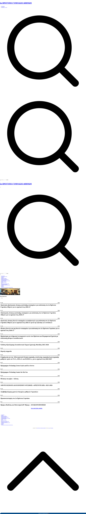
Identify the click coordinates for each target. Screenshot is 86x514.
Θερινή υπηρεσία (6, 351)
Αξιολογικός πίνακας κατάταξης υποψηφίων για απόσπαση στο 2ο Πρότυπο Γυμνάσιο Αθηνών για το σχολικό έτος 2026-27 (28, 314)
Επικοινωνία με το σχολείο (4, 7)
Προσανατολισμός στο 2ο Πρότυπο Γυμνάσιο (15, 398)
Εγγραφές (2, 277)
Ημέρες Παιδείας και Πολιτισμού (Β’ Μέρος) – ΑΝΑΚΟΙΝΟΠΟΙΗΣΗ (23, 405)
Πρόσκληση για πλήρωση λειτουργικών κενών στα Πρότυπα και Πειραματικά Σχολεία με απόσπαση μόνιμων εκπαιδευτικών (29, 337)
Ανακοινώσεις (2, 414)
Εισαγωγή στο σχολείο (3, 278)
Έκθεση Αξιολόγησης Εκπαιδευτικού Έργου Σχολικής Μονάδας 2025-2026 (25, 345)
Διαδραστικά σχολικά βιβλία (4, 284)
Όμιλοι (2, 419)
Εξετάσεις (2, 285)
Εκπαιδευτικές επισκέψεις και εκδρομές (5, 422)
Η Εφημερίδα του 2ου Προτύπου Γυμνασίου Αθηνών (7, 287)
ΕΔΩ (48, 513)
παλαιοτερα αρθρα (36, 408)
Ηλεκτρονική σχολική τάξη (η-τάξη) (5, 283)
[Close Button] (0, 274)
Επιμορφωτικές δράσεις (3, 282)
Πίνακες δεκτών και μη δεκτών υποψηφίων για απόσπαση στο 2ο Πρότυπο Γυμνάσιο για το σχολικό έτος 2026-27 (30, 329)
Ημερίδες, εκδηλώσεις (3, 281)
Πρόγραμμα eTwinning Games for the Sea (14, 372)
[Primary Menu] (0, 187)
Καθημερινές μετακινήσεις (4, 416)
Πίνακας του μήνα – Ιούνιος (9, 379)
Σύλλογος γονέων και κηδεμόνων (5, 279)
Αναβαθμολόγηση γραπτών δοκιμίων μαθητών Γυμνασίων (19, 392)
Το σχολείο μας (3, 6)
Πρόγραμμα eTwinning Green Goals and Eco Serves (17, 365)
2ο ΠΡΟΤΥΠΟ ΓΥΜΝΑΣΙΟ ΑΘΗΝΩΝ (16, 3)
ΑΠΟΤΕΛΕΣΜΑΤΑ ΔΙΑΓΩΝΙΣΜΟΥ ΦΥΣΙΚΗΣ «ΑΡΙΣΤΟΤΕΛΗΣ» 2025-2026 (26, 385)
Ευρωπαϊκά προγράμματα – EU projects (5, 280)
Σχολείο (2, 286)
